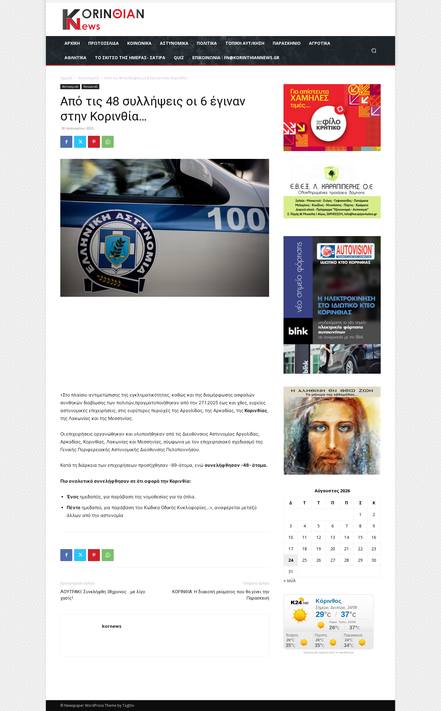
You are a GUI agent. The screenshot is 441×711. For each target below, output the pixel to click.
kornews (112, 626)
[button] (374, 51)
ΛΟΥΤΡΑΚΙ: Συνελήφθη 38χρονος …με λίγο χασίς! (102, 595)
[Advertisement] (164, 347)
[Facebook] (66, 142)
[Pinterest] (94, 142)
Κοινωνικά (90, 86)
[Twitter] (80, 142)
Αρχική (66, 78)
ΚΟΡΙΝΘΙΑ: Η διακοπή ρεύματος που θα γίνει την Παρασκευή (220, 595)
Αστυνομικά (88, 78)
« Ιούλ (290, 580)
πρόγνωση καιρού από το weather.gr (328, 652)
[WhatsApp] (108, 142)
